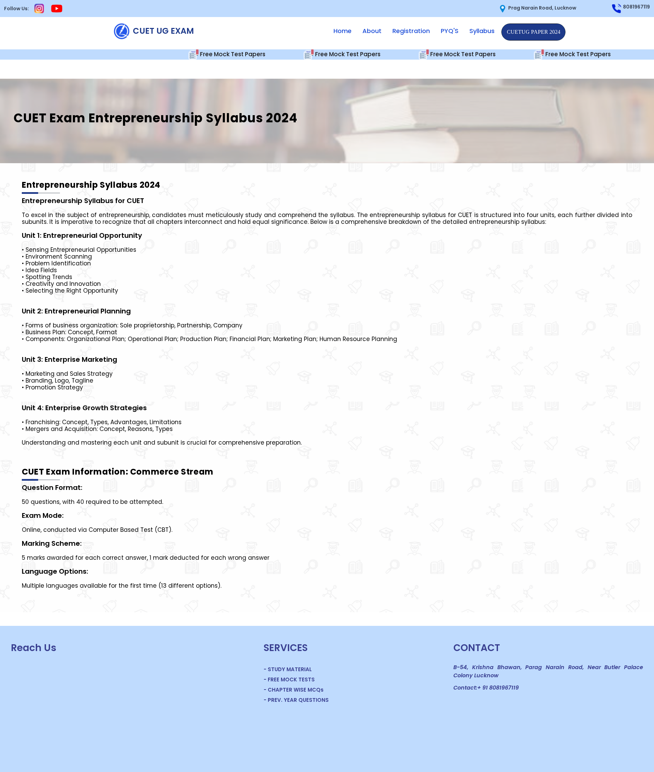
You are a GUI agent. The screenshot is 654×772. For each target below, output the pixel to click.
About (372, 31)
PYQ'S (449, 31)
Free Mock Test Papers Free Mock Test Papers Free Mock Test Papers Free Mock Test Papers (367, 54)
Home (342, 31)
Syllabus (482, 31)
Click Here (533, 32)
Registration (411, 31)
